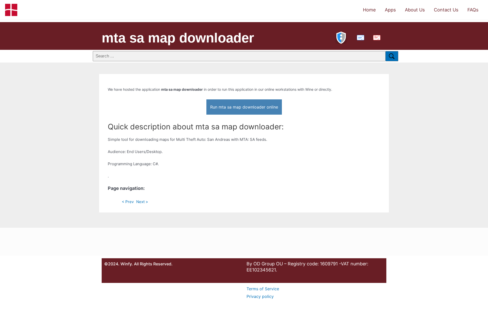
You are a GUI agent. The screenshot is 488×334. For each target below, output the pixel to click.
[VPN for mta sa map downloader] (341, 36)
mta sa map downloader (178, 37)
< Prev (128, 201)
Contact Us (446, 9)
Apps (390, 9)
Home (369, 9)
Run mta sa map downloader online (244, 107)
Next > (142, 201)
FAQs (472, 9)
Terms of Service (263, 288)
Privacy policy (260, 296)
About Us (415, 9)
